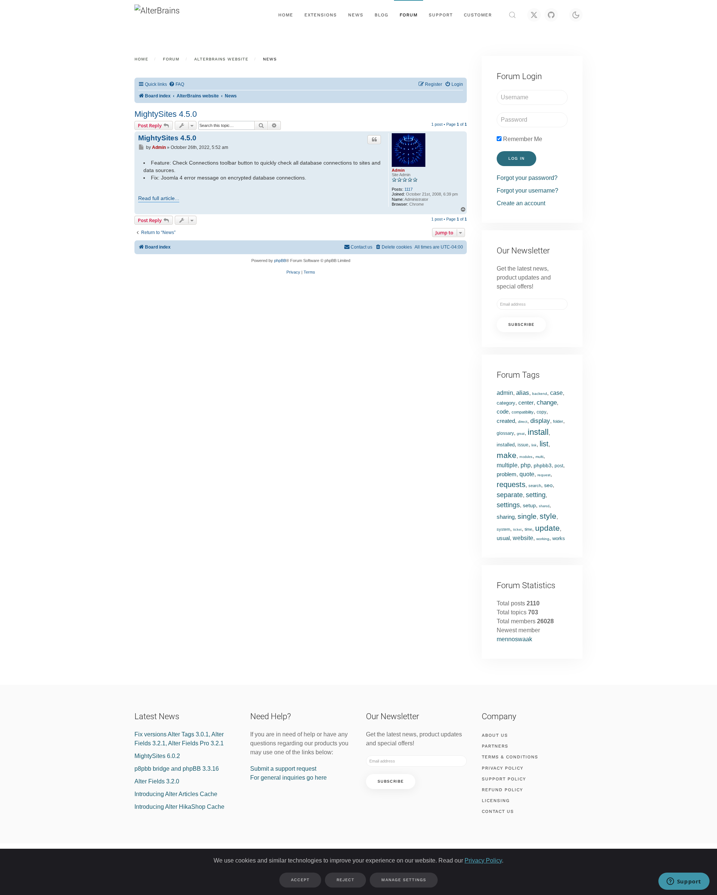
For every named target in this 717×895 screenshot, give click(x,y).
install (538, 432)
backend (539, 394)
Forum (409, 15)
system (503, 529)
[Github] (551, 15)
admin (505, 393)
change (547, 402)
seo (548, 485)
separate (510, 495)
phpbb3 (543, 465)
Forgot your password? (527, 178)
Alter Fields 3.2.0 (156, 781)
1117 (408, 189)
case (556, 393)
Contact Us (498, 811)
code (503, 411)
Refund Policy (502, 789)
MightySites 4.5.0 (165, 114)
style (548, 516)
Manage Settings (403, 879)
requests (511, 484)
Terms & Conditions (510, 757)
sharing (506, 517)
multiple (507, 465)
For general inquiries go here (288, 777)
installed (506, 445)
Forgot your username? (527, 190)
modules (526, 457)
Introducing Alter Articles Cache (175, 794)
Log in (516, 158)
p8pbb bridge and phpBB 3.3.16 (176, 768)
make (506, 455)
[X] (534, 15)
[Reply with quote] (374, 139)
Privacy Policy (502, 768)
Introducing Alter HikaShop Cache (179, 807)
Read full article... (158, 198)
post (559, 465)
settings (508, 505)
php (526, 465)
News (355, 15)
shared (544, 506)
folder (558, 421)
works (558, 538)
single (527, 516)
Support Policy (504, 779)
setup (529, 505)
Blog (381, 15)
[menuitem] (176, 84)
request (543, 475)
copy (541, 412)
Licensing (496, 800)
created (506, 421)
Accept (300, 879)
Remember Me (522, 139)
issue (523, 445)
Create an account (521, 203)
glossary (505, 433)
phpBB (280, 260)
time (528, 529)
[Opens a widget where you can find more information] (684, 882)
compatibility (523, 412)
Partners (495, 746)
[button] (512, 15)
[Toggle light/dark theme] (576, 15)
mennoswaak (514, 639)
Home (285, 15)
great (521, 434)
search (534, 485)
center (526, 402)
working (542, 539)
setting (536, 495)
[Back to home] (171, 15)
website (523, 538)
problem (506, 474)
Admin (398, 170)
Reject (345, 879)
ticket (517, 529)
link (534, 445)
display (540, 420)
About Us (495, 735)
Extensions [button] (320, 15)
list (544, 444)
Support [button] (441, 15)
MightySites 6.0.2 (157, 756)
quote (526, 474)
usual (503, 538)
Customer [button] (478, 15)
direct (522, 422)
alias (522, 392)
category (506, 403)
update (547, 528)
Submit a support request (283, 768)
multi (539, 457)
